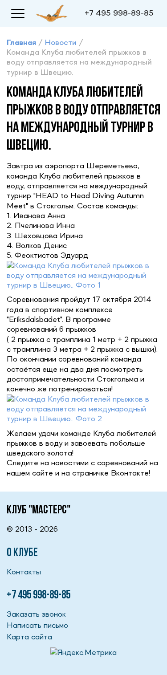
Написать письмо (37, 626)
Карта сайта (29, 637)
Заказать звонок (36, 614)
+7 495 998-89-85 (119, 13)
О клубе (22, 553)
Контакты (24, 572)
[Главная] (52, 13)
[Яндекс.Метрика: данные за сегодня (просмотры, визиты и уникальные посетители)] (83, 653)
